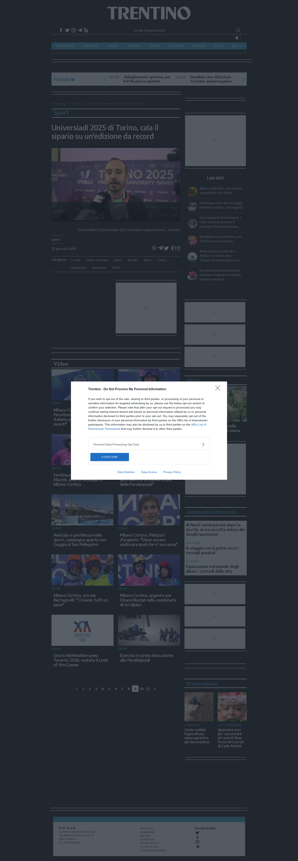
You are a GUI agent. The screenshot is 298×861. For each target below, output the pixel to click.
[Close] (219, 389)
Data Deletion (126, 472)
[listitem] (149, 444)
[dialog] (149, 430)
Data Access (149, 472)
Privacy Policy (172, 472)
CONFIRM (110, 457)
